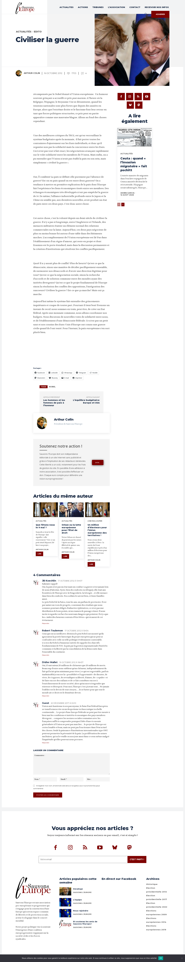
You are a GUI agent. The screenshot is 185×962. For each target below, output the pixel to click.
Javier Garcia (127, 193)
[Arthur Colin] (19, 73)
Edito (38, 32)
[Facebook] (121, 96)
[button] (145, 14)
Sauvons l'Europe (82, 892)
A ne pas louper (95, 521)
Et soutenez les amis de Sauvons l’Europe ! (85, 922)
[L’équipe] (65, 902)
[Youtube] (146, 96)
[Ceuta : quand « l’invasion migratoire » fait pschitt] (134, 138)
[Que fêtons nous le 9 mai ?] (45, 509)
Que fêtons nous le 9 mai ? (45, 526)
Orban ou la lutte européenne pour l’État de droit (71, 529)
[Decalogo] (65, 891)
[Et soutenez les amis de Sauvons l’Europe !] (65, 924)
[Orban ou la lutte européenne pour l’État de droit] (71, 509)
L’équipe (77, 899)
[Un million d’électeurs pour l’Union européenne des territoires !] (97, 509)
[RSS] (138, 96)
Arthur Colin (32, 73)
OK (161, 958)
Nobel (52, 387)
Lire (39, 554)
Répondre (45, 623)
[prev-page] (118, 204)
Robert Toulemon (52, 630)
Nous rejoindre (80, 910)
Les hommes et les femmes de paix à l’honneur (54, 403)
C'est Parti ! (137, 859)
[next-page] (122, 204)
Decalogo (78, 889)
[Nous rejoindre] (65, 913)
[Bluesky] (130, 105)
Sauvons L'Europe (82, 903)
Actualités (23, 32)
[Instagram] (129, 96)
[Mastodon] (138, 105)
